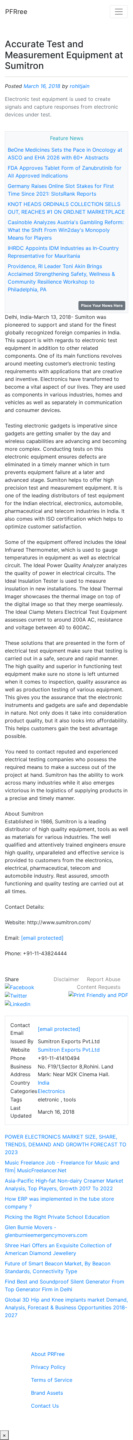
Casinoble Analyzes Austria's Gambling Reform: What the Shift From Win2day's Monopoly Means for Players (66, 230)
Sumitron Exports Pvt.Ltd (69, 1049)
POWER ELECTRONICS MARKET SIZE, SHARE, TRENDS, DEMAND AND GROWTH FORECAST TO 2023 (65, 1144)
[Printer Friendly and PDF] (98, 994)
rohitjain (79, 86)
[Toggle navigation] (119, 11)
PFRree (16, 12)
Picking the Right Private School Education (57, 1217)
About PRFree (48, 1354)
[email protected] (42, 938)
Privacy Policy (48, 1367)
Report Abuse (103, 979)
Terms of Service (51, 1380)
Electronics (51, 1091)
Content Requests (98, 987)
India (43, 1082)
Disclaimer (66, 979)
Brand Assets (47, 1393)
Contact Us (45, 1405)
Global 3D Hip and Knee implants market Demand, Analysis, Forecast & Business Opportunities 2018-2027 (66, 1307)
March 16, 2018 (42, 86)
